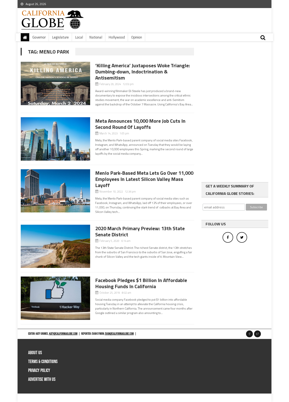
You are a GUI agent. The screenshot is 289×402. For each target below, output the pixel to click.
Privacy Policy (39, 370)
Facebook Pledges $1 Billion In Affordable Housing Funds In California (141, 283)
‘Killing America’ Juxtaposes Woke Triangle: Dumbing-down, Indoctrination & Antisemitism (142, 71)
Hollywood (117, 37)
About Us (35, 353)
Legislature (60, 37)
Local (79, 37)
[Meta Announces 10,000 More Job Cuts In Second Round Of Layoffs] (55, 139)
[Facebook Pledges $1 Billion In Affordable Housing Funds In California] (55, 298)
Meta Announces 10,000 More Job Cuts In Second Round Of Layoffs (140, 124)
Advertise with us (41, 379)
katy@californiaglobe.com (63, 334)
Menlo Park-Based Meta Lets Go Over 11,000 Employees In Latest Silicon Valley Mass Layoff (144, 179)
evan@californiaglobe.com (119, 334)
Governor (39, 37)
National (95, 37)
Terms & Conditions (43, 362)
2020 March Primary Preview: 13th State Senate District (140, 231)
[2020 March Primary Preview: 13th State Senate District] (55, 246)
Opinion (136, 37)
